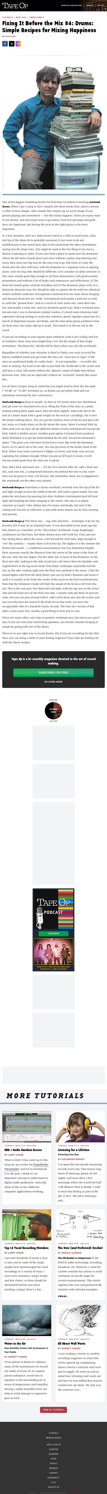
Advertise (53, 1449)
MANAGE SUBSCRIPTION (71, 5)
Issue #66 (21, 17)
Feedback (53, 1468)
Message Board (53, 1438)
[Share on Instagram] (18, 44)
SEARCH (101, 5)
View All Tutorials (53, 1410)
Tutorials (7, 17)
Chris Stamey (10, 36)
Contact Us (53, 1487)
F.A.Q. (53, 1482)
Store (53, 1459)
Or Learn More (53, 682)
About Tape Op (53, 1445)
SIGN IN (89, 5)
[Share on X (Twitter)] (11, 44)
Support (53, 1473)
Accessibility (53, 1478)
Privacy (53, 1463)
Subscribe (53, 1454)
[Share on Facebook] (5, 44)
